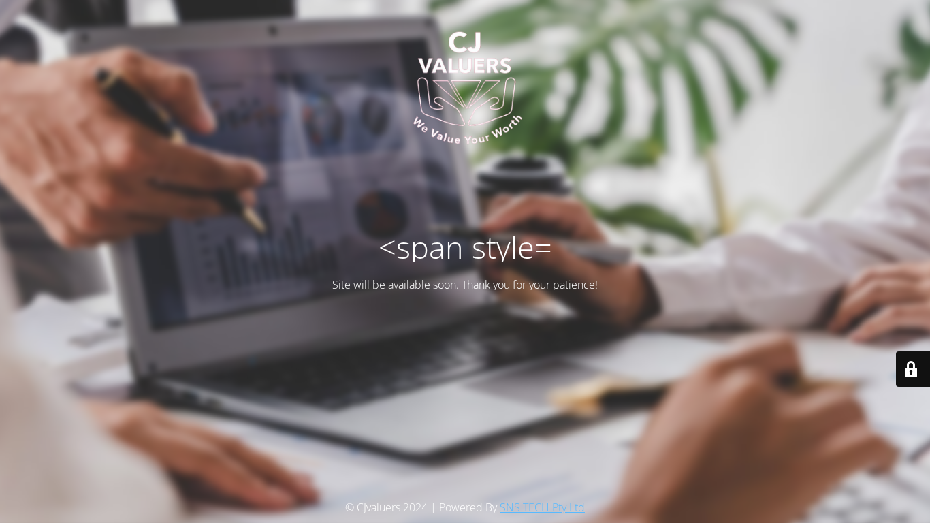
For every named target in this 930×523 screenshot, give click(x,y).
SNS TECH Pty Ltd (542, 507)
